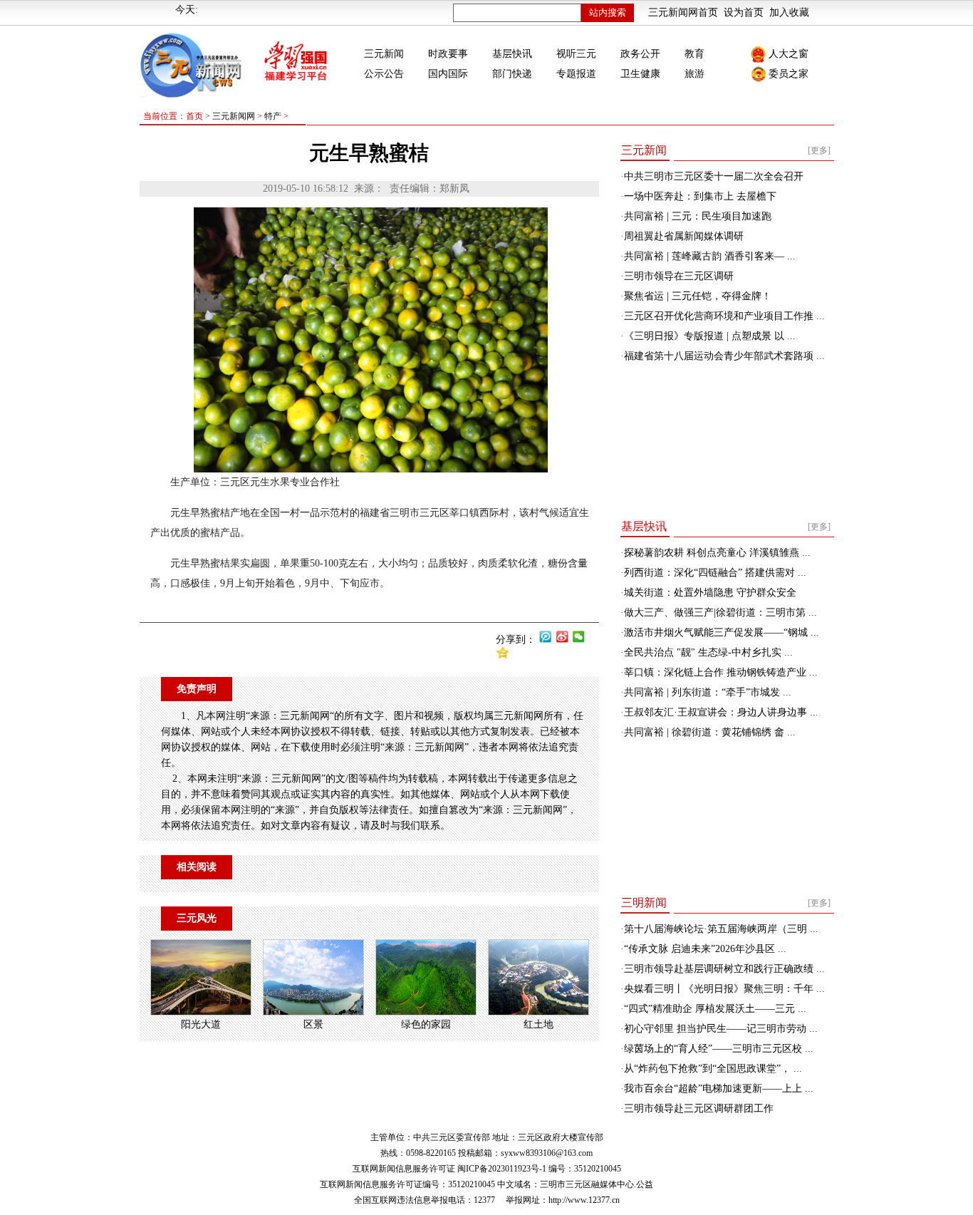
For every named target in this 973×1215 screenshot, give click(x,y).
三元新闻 (384, 53)
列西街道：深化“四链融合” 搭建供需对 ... (715, 572)
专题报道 (576, 73)
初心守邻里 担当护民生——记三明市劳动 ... (721, 1028)
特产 (272, 116)
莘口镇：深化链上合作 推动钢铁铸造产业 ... (721, 672)
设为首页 (744, 12)
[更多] (819, 150)
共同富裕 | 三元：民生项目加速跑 (697, 216)
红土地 (538, 1024)
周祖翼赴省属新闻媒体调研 (684, 236)
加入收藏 (789, 12)
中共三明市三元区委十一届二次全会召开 (713, 176)
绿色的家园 (426, 1024)
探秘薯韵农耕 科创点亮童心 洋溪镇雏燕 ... (717, 552)
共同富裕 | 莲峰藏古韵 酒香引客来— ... (710, 256)
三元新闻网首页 (683, 12)
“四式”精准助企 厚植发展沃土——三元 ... (715, 1008)
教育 (694, 53)
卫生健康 (640, 73)
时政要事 (448, 53)
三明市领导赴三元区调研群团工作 (699, 1108)
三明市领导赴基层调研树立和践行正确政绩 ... (724, 968)
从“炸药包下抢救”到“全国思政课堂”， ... (713, 1068)
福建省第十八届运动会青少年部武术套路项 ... (724, 356)
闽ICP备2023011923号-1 (501, 1169)
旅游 (694, 73)
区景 (313, 1024)
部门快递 (512, 73)
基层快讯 (512, 53)
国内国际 (448, 73)
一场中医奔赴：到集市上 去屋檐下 (700, 196)
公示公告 (384, 73)
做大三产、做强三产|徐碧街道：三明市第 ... (720, 612)
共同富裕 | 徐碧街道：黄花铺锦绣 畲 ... (710, 732)
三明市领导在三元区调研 (679, 276)
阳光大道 (201, 1024)
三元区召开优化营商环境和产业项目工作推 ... (724, 316)
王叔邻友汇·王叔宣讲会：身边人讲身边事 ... (721, 712)
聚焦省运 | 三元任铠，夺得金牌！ (697, 296)
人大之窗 (788, 53)
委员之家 (788, 73)
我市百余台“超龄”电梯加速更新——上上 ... (718, 1088)
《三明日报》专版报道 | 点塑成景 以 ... (710, 336)
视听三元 (576, 53)
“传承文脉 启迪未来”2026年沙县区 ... (705, 948)
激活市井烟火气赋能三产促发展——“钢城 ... (721, 632)
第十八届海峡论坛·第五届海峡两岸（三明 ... (721, 929)
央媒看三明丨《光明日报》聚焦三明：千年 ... (724, 988)
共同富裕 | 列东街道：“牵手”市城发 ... (707, 692)
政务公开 (640, 53)
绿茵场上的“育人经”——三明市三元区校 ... (718, 1048)
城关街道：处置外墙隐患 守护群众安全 (710, 592)
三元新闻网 (233, 116)
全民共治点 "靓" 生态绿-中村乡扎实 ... (708, 652)
